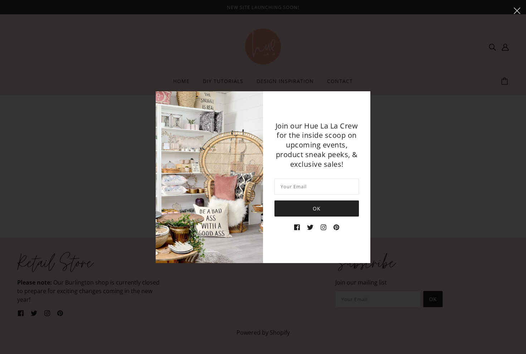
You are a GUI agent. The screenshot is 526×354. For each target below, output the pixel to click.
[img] (297, 226)
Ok (317, 208)
